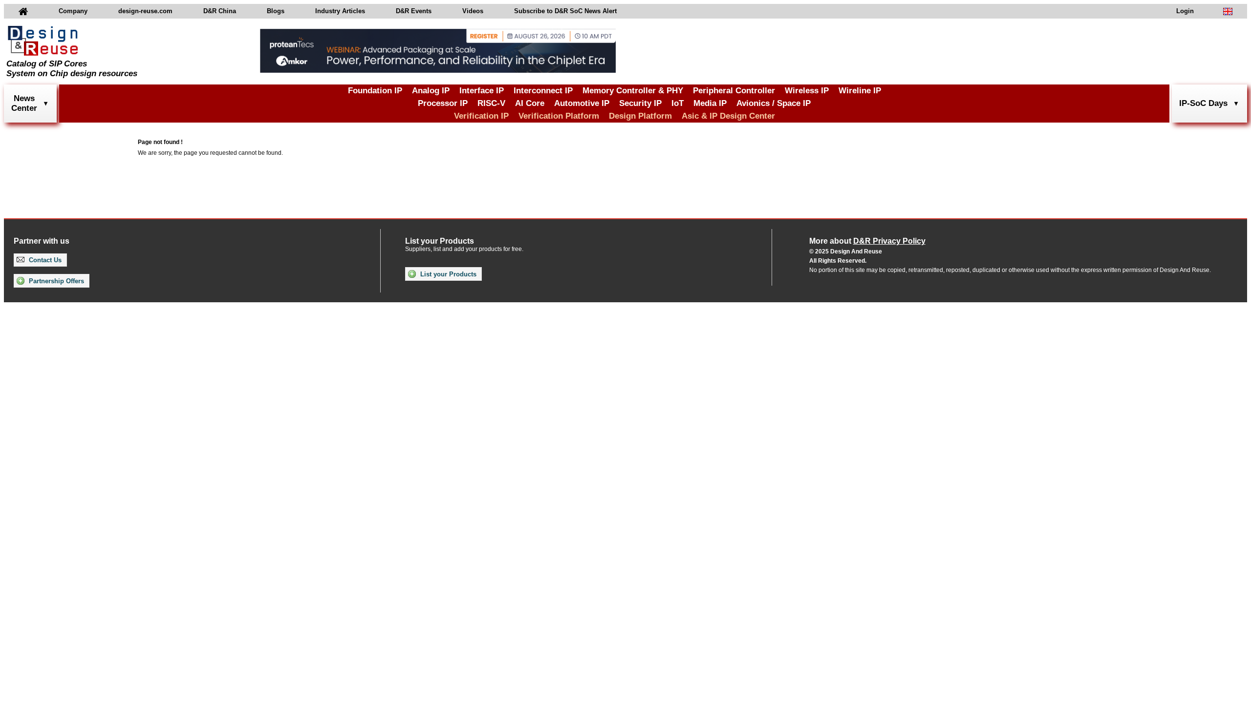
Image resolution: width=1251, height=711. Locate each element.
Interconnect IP (543, 90)
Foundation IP (375, 90)
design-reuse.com (145, 11)
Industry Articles (340, 11)
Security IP (640, 103)
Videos (472, 11)
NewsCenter (24, 103)
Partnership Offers (55, 281)
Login (1185, 11)
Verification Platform (558, 116)
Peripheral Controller (734, 90)
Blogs (275, 11)
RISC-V (491, 103)
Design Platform (640, 116)
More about (867, 241)
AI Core (529, 103)
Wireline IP (860, 90)
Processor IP (443, 103)
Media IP (710, 103)
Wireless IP (807, 90)
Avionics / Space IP (773, 103)
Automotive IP (581, 103)
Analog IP (431, 90)
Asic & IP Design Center (728, 116)
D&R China (219, 11)
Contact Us (44, 260)
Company (73, 11)
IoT (677, 103)
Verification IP (481, 116)
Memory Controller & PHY (632, 90)
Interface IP (481, 90)
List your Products (447, 274)
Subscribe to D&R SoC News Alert (565, 11)
